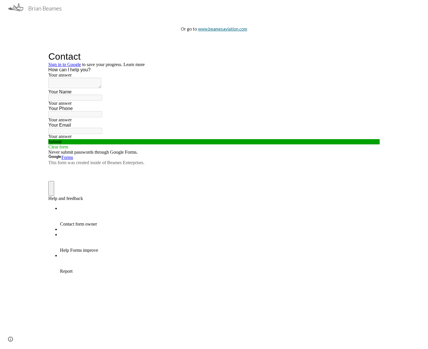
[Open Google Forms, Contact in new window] (371, 56)
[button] (10, 339)
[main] (214, 29)
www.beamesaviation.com (222, 28)
